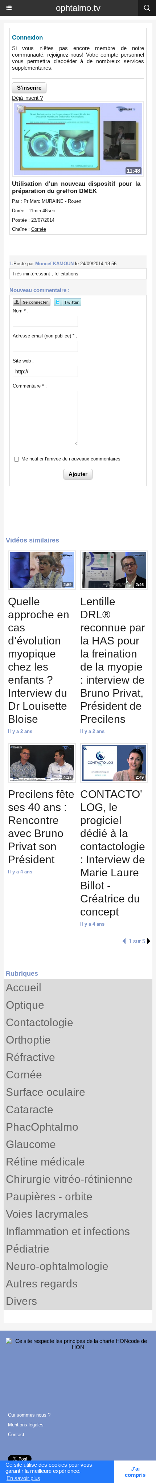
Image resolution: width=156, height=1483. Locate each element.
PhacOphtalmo (42, 1127)
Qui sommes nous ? (29, 1415)
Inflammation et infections (68, 1231)
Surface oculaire (45, 1092)
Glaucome (31, 1144)
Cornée (24, 1075)
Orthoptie (28, 1040)
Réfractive (30, 1057)
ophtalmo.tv (78, 8)
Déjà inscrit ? (27, 98)
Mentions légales (26, 1424)
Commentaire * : (30, 386)
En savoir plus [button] (23, 1478)
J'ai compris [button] (135, 1472)
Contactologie (39, 1022)
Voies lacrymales (47, 1214)
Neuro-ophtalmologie (57, 1266)
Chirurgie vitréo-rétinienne (69, 1179)
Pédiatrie (27, 1249)
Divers (21, 1301)
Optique (25, 1005)
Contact (16, 1434)
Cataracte (29, 1109)
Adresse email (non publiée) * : (45, 336)
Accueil (23, 988)
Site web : (23, 361)
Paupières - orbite (49, 1197)
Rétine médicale (45, 1162)
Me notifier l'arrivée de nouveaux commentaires (70, 459)
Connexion (27, 37)
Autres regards (42, 1284)
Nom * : (21, 311)
